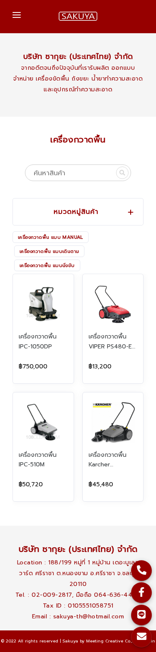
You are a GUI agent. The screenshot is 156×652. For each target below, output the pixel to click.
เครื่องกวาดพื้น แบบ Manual (50, 237)
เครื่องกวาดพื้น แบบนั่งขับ (47, 265)
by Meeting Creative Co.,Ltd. (110, 641)
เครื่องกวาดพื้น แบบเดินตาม (49, 251)
